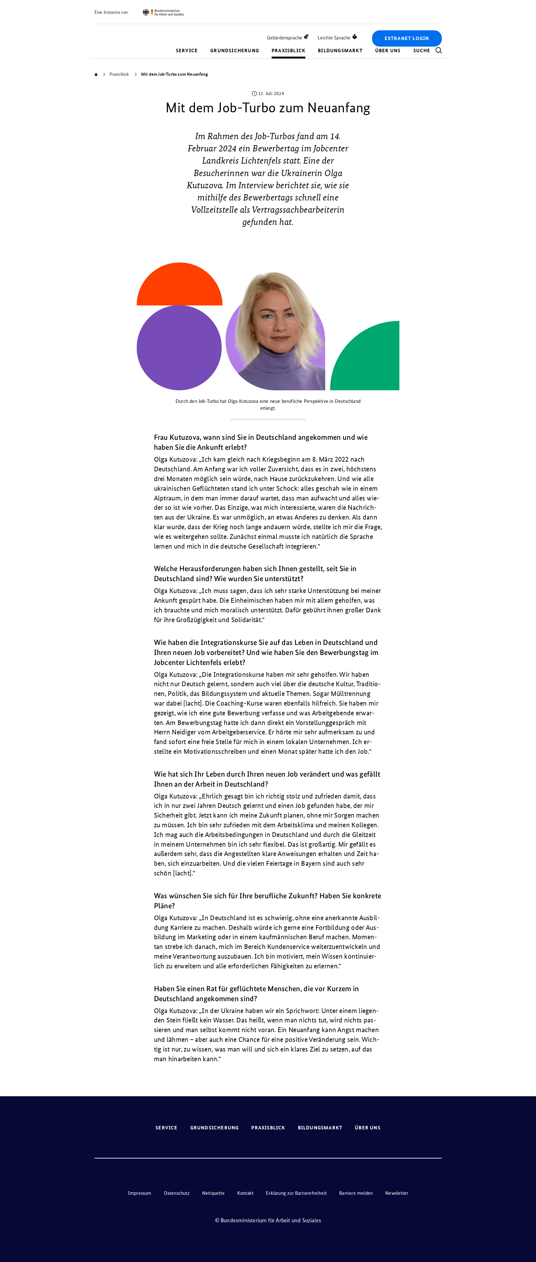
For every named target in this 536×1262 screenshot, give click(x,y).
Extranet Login (407, 38)
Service (187, 50)
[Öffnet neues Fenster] (163, 13)
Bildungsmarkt (340, 50)
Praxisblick (288, 50)
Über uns (388, 50)
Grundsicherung (234, 50)
